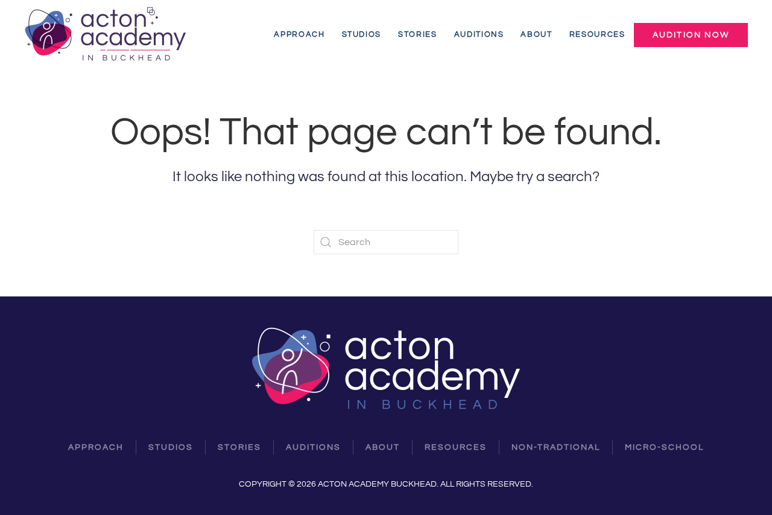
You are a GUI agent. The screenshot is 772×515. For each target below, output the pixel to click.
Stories (417, 35)
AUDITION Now (691, 35)
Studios (362, 35)
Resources (597, 35)
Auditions (479, 35)
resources (456, 447)
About (536, 35)
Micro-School (664, 447)
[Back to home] (107, 34)
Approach (299, 35)
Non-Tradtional (555, 447)
